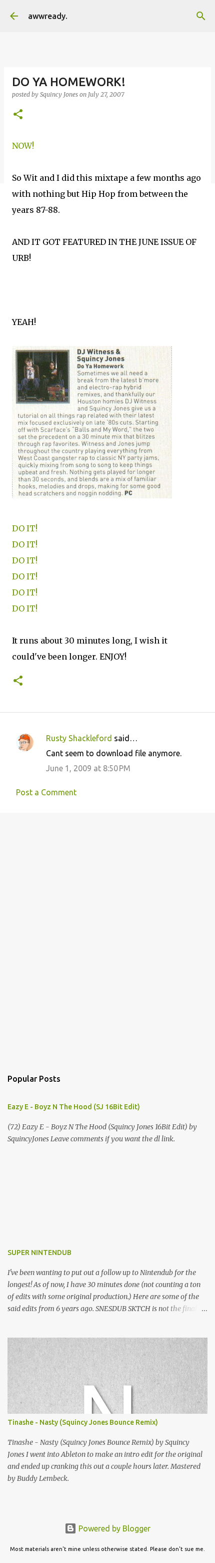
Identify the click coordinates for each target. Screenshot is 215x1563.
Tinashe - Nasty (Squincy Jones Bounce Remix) (83, 1422)
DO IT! (25, 528)
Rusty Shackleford (79, 738)
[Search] (201, 16)
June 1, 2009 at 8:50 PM (88, 768)
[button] (18, 115)
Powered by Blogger (113, 1528)
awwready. (48, 16)
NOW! (23, 146)
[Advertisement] (107, 935)
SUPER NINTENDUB (40, 1252)
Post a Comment (46, 792)
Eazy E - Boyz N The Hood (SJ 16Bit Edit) (74, 1107)
